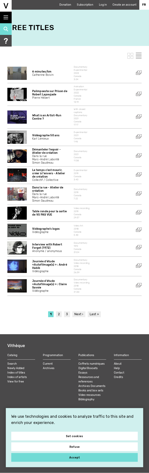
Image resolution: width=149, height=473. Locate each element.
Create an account (124, 4)
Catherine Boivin (43, 75)
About (118, 363)
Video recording (81, 208)
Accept (74, 457)
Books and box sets (90, 390)
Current (48, 363)
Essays (82, 372)
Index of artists (17, 377)
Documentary (80, 67)
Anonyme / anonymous (47, 251)
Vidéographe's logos (46, 228)
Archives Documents (91, 386)
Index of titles (16, 372)
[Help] (6, 41)
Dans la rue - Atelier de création (47, 189)
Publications (86, 355)
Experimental (80, 70)
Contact (119, 372)
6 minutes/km (41, 71)
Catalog (12, 355)
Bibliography (86, 399)
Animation (79, 86)
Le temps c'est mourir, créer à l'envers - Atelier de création (48, 173)
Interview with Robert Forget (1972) (47, 246)
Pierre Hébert (41, 97)
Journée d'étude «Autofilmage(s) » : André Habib (49, 265)
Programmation (53, 355)
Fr (144, 4)
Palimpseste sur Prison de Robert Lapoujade (49, 93)
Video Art (78, 225)
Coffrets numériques (91, 363)
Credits (118, 377)
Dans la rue (39, 156)
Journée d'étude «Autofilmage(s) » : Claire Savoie (49, 284)
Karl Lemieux (40, 138)
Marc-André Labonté (45, 159)
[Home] (6, 6)
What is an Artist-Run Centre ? (46, 117)
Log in (103, 4)
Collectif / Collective (45, 180)
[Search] (6, 29)
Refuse (74, 447)
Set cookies (74, 436)
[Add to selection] (139, 72)
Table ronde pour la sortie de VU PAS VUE (49, 213)
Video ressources (89, 395)
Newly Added (15, 368)
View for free (15, 381)
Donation (65, 4)
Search (12, 363)
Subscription (85, 4)
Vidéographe (40, 232)
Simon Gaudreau (42, 162)
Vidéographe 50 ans (45, 135)
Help (117, 368)
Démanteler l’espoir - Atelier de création (46, 151)
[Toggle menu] (6, 17)
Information (121, 355)
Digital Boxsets (88, 368)
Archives (48, 368)
